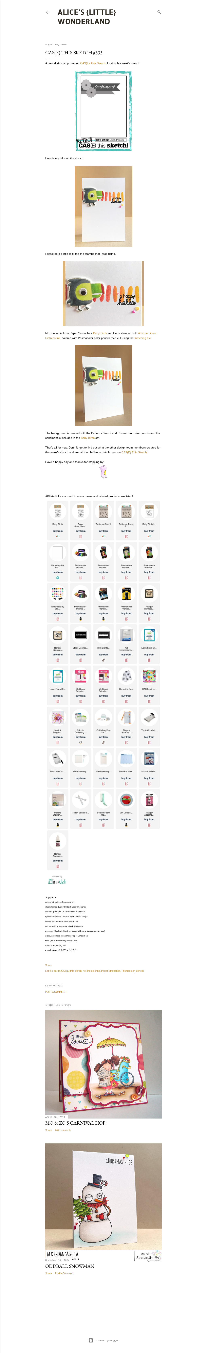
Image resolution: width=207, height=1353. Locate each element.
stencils (140, 970)
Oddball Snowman (69, 1266)
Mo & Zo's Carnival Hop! (76, 1123)
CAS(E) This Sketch (93, 63)
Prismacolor (127, 970)
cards (57, 970)
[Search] (159, 11)
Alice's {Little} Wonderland (86, 16)
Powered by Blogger (107, 1340)
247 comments (63, 1130)
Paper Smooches (110, 970)
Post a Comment (56, 992)
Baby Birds (100, 333)
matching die (142, 338)
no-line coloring (91, 970)
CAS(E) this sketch (71, 970)
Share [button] (48, 965)
